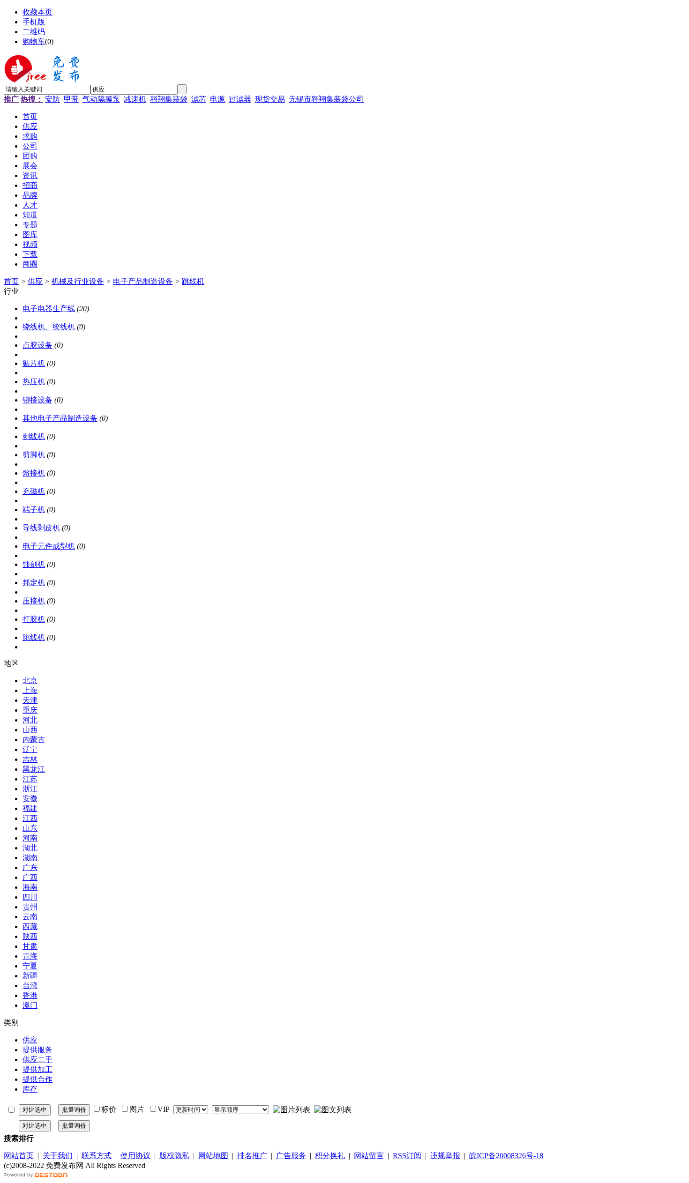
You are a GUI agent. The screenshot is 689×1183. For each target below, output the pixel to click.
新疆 (29, 976)
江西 (29, 818)
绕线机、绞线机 (48, 327)
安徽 (29, 799)
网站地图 (213, 1156)
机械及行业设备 (78, 281)
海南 (29, 887)
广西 (29, 877)
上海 (29, 690)
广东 (29, 867)
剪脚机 (33, 455)
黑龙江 (33, 769)
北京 (29, 681)
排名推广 (252, 1156)
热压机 (33, 382)
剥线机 (33, 436)
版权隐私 (174, 1156)
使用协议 (135, 1156)
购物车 (33, 41)
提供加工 (37, 1069)
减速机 (135, 99)
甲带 (71, 99)
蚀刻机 (33, 564)
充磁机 (33, 491)
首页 (11, 281)
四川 (29, 897)
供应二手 (37, 1060)
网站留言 (369, 1156)
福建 (29, 808)
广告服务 (291, 1156)
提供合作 (37, 1079)
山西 (29, 730)
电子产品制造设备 (143, 281)
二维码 (33, 32)
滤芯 (198, 99)
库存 (29, 1089)
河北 (29, 720)
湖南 (29, 858)
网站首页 (19, 1156)
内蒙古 (33, 740)
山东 (29, 828)
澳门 (29, 1005)
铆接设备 (37, 400)
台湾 (29, 986)
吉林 (29, 759)
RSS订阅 (407, 1156)
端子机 (33, 509)
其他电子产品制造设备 (59, 418)
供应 (35, 281)
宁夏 (29, 966)
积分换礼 (330, 1156)
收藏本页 (37, 12)
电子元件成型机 (48, 546)
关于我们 (58, 1156)
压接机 (33, 601)
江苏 (29, 779)
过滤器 (240, 99)
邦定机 (33, 583)
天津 (29, 700)
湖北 (29, 848)
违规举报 (445, 1156)
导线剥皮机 (41, 528)
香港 (29, 995)
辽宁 (29, 749)
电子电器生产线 (48, 308)
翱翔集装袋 (168, 99)
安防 (52, 99)
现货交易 (270, 99)
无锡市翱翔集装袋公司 (326, 99)
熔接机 (33, 473)
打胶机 (33, 619)
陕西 (29, 936)
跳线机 (193, 281)
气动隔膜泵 (101, 99)
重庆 (29, 710)
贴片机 (33, 363)
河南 (29, 838)
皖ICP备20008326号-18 (506, 1156)
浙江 (29, 789)
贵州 (29, 907)
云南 (29, 917)
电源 (217, 99)
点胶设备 (37, 345)
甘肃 (29, 946)
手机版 (33, 22)
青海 (29, 956)
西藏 (29, 926)
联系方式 (97, 1156)
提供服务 (37, 1050)
